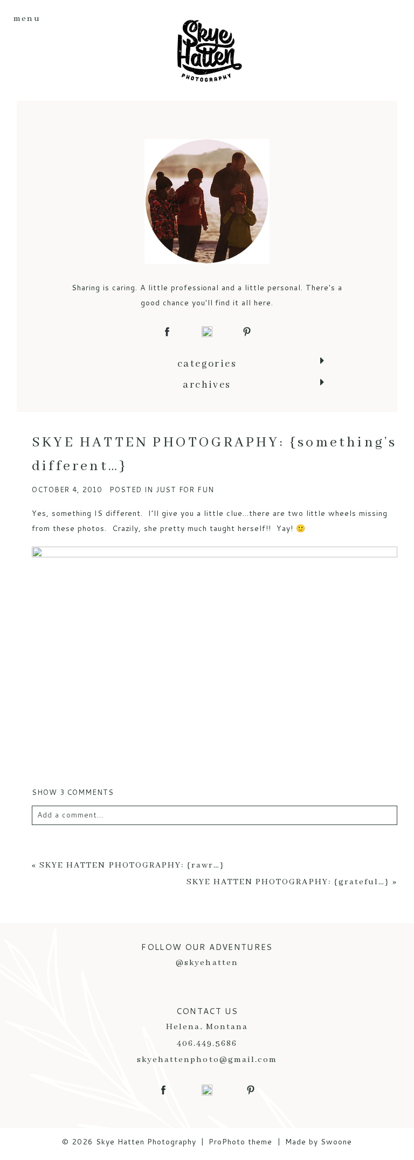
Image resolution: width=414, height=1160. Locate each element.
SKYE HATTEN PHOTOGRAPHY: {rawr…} (132, 865)
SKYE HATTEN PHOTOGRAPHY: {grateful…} (288, 882)
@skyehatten (207, 963)
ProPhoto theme (240, 1141)
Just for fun (185, 489)
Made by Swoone (318, 1141)
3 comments (73, 792)
